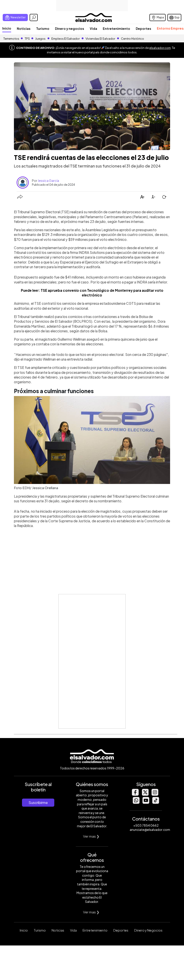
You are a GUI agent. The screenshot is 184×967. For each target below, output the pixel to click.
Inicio (6, 28)
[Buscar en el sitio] (34, 17)
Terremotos (11, 38)
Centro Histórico (132, 38)
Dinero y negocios (69, 28)
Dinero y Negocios (148, 930)
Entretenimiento (116, 28)
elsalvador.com (160, 48)
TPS (27, 38)
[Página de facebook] (135, 794)
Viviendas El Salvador (100, 38)
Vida (93, 28)
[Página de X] (145, 794)
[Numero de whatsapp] (136, 802)
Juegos (40, 38)
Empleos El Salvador (65, 38)
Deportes (143, 28)
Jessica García (48, 181)
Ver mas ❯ (91, 836)
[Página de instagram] (154, 794)
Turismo (42, 28)
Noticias (24, 28)
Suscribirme (38, 802)
